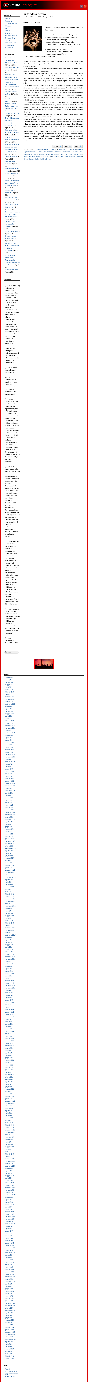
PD (43, 156)
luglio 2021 (8, 824)
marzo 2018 (9, 920)
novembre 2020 (10, 843)
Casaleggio (53, 149)
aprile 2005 (8, 1293)
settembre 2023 (10, 762)
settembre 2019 (10, 877)
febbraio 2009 (9, 1183)
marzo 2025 (9, 718)
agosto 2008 (9, 1197)
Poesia (7, 31)
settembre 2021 (10, 819)
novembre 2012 (10, 1074)
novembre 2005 (10, 1277)
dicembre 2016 (10, 957)
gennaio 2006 (9, 1272)
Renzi (61, 156)
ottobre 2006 (9, 1250)
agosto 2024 (9, 735)
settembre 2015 (10, 993)
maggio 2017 (9, 945)
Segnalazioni (9, 45)
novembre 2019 (10, 872)
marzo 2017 (9, 949)
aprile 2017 (8, 947)
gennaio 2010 (9, 1156)
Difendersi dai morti (11, 270)
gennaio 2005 (9, 1301)
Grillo (25, 154)
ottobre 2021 (9, 817)
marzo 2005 (9, 1296)
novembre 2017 (10, 930)
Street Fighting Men (11, 231)
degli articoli (11, 1371)
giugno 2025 (9, 711)
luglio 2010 (8, 1142)
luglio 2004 (8, 1315)
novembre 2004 (10, 1305)
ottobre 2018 (9, 904)
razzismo (55, 156)
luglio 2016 (8, 969)
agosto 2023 (9, 764)
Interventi (8, 19)
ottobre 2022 (9, 788)
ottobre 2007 (9, 1221)
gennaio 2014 (9, 1041)
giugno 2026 (9, 682)
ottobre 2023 (9, 759)
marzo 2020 (9, 863)
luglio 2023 (8, 766)
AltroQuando (9, 47)
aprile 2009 (8, 1178)
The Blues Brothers (46, 159)
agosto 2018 (9, 908)
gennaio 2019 (9, 896)
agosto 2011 (9, 1111)
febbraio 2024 (9, 750)
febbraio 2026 (9, 692)
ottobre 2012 (9, 1077)
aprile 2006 (8, 1265)
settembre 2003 (10, 1339)
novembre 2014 (10, 1017)
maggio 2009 (9, 1176)
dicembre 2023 (10, 754)
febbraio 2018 (9, 923)
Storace (31, 159)
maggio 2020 (9, 858)
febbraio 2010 (9, 1154)
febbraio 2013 (9, 1067)
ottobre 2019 (9, 875)
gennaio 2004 (9, 1330)
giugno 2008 (9, 1202)
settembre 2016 (10, 964)
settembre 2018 (10, 906)
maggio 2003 (9, 1349)
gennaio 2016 (9, 983)
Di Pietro (80, 149)
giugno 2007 (9, 1231)
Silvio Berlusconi (70, 156)
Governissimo (67, 152)
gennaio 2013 (9, 1070)
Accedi (7, 1369)
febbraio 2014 (9, 1038)
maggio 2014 (9, 1031)
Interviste (8, 26)
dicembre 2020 (10, 841)
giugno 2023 (9, 769)
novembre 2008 (10, 1190)
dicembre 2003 (10, 1332)
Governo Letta (77, 152)
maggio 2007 (9, 1233)
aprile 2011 (8, 1120)
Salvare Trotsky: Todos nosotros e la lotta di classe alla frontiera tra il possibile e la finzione (12, 108)
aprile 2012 (8, 1091)
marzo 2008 (9, 1209)
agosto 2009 (9, 1168)
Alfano (39, 149)
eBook (77, 146)
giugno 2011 (9, 1115)
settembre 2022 (10, 790)
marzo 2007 (9, 1238)
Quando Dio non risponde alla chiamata (10, 224)
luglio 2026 (8, 680)
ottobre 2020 (9, 846)
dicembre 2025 (10, 697)
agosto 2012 (9, 1082)
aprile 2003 (8, 1351)
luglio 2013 (8, 1055)
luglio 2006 (8, 1257)
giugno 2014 (9, 1029)
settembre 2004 (10, 1310)
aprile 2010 (8, 1149)
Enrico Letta (42, 152)
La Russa (41, 154)
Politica (48, 156)
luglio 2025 (8, 709)
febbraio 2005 (9, 1298)
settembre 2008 (10, 1195)
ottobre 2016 (9, 961)
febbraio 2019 (9, 894)
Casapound (61, 149)
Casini (69, 149)
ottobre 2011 (9, 1106)
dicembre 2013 (10, 1043)
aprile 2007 (8, 1236)
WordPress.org (10, 1376)
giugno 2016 (9, 971)
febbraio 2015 (9, 1009)
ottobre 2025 (9, 701)
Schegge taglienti (48, 17)
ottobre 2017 (9, 932)
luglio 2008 (8, 1200)
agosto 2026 (9, 677)
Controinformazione (11, 23)
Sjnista (25, 159)
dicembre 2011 (10, 1101)
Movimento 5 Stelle (35, 156)
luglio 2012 (8, 1084)
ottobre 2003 (9, 1337)
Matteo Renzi (77, 154)
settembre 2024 (10, 733)
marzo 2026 (9, 689)
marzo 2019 (9, 892)
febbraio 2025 (9, 721)
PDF (67, 146)
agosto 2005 (9, 1284)
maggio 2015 (9, 1002)
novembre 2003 (10, 1334)
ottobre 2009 (9, 1164)
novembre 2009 (10, 1161)
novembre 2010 (10, 1132)
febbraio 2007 (9, 1241)
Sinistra (79, 156)
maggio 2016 (9, 973)
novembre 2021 (10, 815)
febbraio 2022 (9, 807)
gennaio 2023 (9, 781)
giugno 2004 (9, 1318)
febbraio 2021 (9, 836)
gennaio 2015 (9, 1012)
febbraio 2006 (9, 1269)
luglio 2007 (8, 1228)
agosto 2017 (9, 937)
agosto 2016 (9, 966)
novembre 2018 (10, 901)
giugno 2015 (9, 1000)
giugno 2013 (9, 1058)
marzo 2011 (9, 1123)
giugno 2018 (9, 913)
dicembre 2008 (10, 1188)
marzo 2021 (9, 834)
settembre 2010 (10, 1137)
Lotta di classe (54, 154)
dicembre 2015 (10, 985)
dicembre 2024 (10, 726)
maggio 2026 (9, 685)
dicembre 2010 (10, 1130)
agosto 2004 (9, 1313)
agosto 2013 (9, 1053)
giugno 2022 (9, 798)
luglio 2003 (8, 1344)
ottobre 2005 (9, 1279)
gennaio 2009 (9, 1185)
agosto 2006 (9, 1255)
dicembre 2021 (10, 812)
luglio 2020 (8, 853)
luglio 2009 (8, 1171)
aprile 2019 (8, 889)
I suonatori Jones (11, 43)
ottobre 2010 (9, 1135)
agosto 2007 (9, 1226)
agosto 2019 (9, 880)
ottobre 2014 (9, 1019)
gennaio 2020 (9, 868)
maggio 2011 (9, 1118)
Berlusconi (45, 149)
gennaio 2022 (9, 810)
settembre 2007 (10, 1224)
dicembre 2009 (10, 1159)
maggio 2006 (9, 1262)
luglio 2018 (8, 911)
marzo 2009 (9, 1180)
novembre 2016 (10, 959)
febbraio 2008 (9, 1212)
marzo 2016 (9, 978)
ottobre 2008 (9, 1192)
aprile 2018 (8, 918)
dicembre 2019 (10, 870)
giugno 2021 (9, 827)
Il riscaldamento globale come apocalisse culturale (11, 60)
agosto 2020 (9, 851)
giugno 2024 (9, 740)
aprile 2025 (8, 716)
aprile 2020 (8, 860)
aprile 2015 (8, 1005)
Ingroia (30, 154)
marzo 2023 (9, 776)
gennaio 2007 (9, 1243)
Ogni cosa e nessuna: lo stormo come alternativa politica (12, 214)
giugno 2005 (9, 1289)
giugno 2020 (9, 855)
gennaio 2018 (9, 925)
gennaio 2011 (9, 1127)
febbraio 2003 (9, 1356)
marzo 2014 (9, 1036)
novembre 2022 (10, 786)
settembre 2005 (10, 1281)
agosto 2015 (9, 995)
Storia (36, 159)
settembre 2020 (10, 848)
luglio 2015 (8, 997)
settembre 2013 (10, 1050)
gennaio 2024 (9, 752)
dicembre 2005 (10, 1274)
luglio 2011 (8, 1113)
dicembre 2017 (10, 928)
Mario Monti (68, 154)
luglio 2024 (8, 738)
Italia (35, 154)
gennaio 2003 (9, 1358)
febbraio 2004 (9, 1327)
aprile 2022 (8, 803)
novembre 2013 (10, 1046)
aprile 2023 (8, 774)
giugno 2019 (9, 884)
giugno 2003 (9, 1346)
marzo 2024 (9, 747)
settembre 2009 (10, 1166)
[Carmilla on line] (44, 5)
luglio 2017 (8, 940)
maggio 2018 (9, 916)
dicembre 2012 (10, 1072)
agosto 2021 (9, 822)
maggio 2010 (9, 1147)
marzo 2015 (9, 1007)
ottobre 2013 (9, 1048)
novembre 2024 (10, 728)
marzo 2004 (9, 1325)
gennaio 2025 (9, 723)
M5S (61, 154)
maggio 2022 (9, 800)
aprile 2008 (8, 1207)
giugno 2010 (9, 1144)
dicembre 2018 (10, 899)
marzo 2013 (9, 1065)
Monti (25, 156)
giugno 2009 (9, 1173)
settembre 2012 (10, 1079)
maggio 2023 (9, 771)
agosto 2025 (9, 706)
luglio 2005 (8, 1286)
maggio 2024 (9, 742)
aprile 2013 (8, 1062)
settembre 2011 (10, 1108)
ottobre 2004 (9, 1308)
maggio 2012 (9, 1089)
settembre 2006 (10, 1253)
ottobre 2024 (9, 730)
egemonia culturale (31, 152)
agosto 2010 (9, 1139)
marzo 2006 (9, 1267)
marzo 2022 (9, 805)
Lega (47, 154)
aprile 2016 (8, 976)
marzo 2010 (9, 1151)
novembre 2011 (10, 1103)
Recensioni (8, 21)
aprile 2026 (8, 687)
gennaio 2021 (9, 839)
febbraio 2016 (9, 981)
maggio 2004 (9, 1320)
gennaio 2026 (9, 694)
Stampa (57, 146)
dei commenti (11, 1374)
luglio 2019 (8, 882)
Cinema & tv (9, 33)
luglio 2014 (8, 1026)
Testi (6, 28)
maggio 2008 (9, 1204)
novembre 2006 (10, 1248)
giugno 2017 (9, 942)
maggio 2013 (9, 1060)
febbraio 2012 (9, 1096)
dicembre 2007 (10, 1216)
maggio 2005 (9, 1291)
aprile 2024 (8, 745)
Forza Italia (57, 152)
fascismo (50, 152)
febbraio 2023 (9, 778)
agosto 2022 (9, 793)
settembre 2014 (10, 1022)
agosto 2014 (9, 1024)
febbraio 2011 (9, 1125)
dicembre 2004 (10, 1303)
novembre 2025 (10, 699)
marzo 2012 (9, 1094)
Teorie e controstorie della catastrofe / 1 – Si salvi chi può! (12, 183)
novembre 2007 (10, 1219)
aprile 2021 (8, 831)
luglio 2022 (8, 795)
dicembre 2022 (10, 783)
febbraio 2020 (9, 865)
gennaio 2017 (9, 954)
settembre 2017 (10, 935)
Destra (74, 149)
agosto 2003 (9, 1342)
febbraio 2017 (9, 952)
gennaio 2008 (9, 1214)
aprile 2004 (8, 1322)
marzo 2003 (9, 1354)
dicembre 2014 (10, 1014)
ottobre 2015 (9, 990)
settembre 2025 (10, 704)
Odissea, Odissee (11, 156)
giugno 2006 (9, 1260)
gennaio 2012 (9, 1099)
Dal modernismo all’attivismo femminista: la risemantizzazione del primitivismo (12, 260)
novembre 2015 (10, 988)
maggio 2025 (9, 713)
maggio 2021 (9, 829)
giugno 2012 (9, 1086)
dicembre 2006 (10, 1245)
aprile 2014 (8, 1034)
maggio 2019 (9, 887)
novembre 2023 (10, 757)
